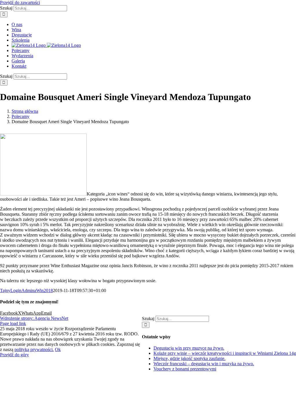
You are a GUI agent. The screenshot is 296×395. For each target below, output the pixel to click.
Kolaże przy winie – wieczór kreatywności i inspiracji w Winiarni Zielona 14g (224, 353)
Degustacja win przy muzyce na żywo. (188, 348)
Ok (58, 349)
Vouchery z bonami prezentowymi (184, 368)
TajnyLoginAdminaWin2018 (26, 290)
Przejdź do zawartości (20, 2)
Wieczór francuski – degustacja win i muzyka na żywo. (203, 363)
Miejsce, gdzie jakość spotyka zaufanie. (189, 358)
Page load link (13, 323)
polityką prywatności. (34, 349)
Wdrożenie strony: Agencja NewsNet (34, 318)
